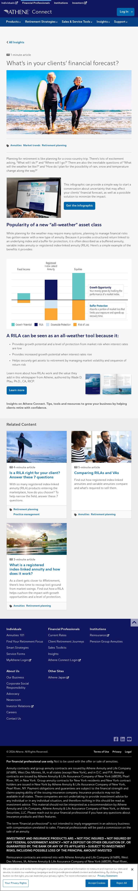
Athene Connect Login (63, 660)
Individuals (8, 3)
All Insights (16, 42)
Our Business (15, 677)
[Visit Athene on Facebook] (116, 739)
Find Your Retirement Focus (24, 641)
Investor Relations (18, 706)
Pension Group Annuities (106, 641)
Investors (78, 3)
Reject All (121, 883)
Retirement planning (54, 145)
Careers (11, 712)
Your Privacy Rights (16, 883)
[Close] (132, 869)
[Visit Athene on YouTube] (129, 739)
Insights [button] (102, 21)
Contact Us (13, 718)
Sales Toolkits (57, 647)
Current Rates (57, 635)
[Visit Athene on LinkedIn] (122, 739)
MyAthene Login (17, 660)
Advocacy (12, 694)
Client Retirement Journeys (66, 641)
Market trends (31, 145)
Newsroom (13, 700)
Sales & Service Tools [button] (76, 21)
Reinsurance (98, 635)
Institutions (61, 3)
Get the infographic (79, 205)
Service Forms (15, 654)
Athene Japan (57, 677)
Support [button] (119, 21)
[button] (134, 623)
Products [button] (12, 21)
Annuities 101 (15, 635)
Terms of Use (101, 752)
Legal (128, 752)
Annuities (16, 145)
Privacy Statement (108, 876)
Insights (53, 654)
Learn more (16, 390)
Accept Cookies (96, 883)
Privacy (116, 752)
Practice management (26, 514)
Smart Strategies (17, 647)
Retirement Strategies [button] (40, 21)
